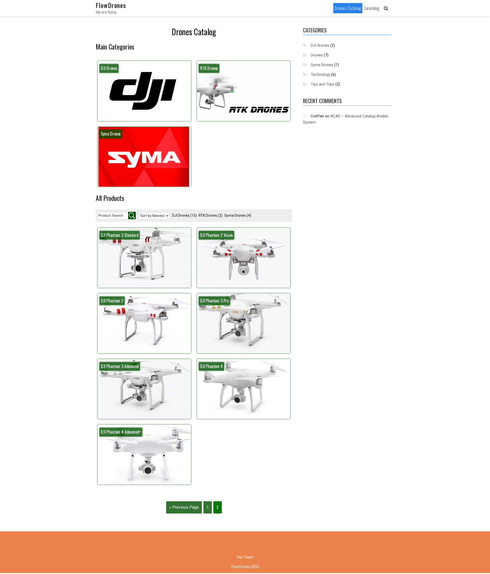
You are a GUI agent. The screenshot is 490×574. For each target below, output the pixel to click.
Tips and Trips (322, 84)
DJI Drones (184, 215)
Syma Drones (237, 215)
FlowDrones (111, 5)
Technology (320, 74)
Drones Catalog (348, 8)
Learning (372, 8)
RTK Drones (211, 215)
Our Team (245, 557)
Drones (317, 55)
